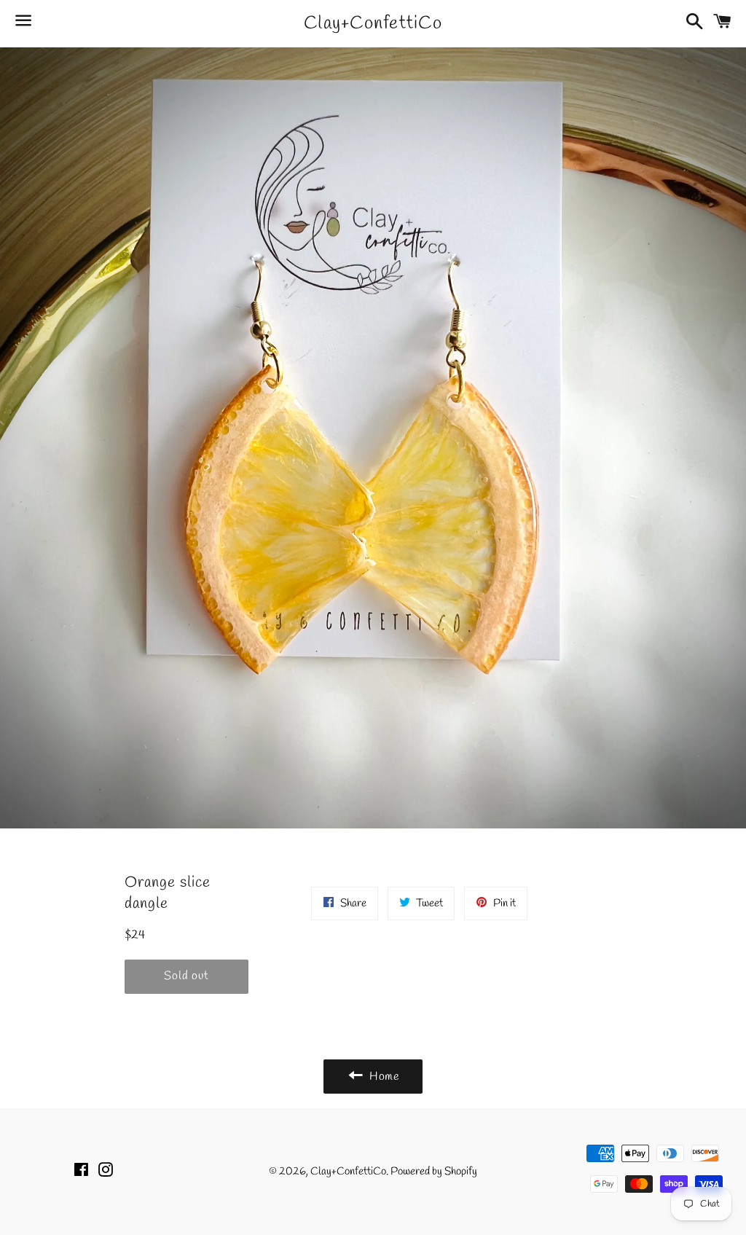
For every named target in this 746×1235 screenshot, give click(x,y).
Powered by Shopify (433, 1171)
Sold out (186, 976)
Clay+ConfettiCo (373, 24)
